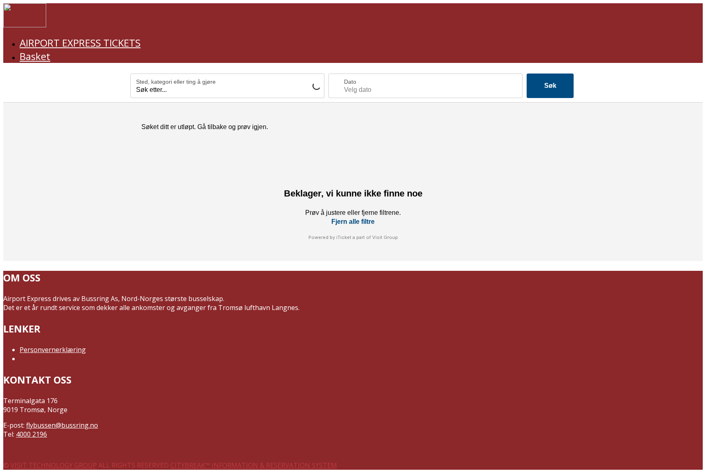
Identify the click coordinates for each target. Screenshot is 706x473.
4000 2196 (31, 434)
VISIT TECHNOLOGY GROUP (54, 465)
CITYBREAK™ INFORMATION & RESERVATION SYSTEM (253, 465)
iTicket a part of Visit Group (367, 237)
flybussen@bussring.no (62, 425)
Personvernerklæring (53, 349)
